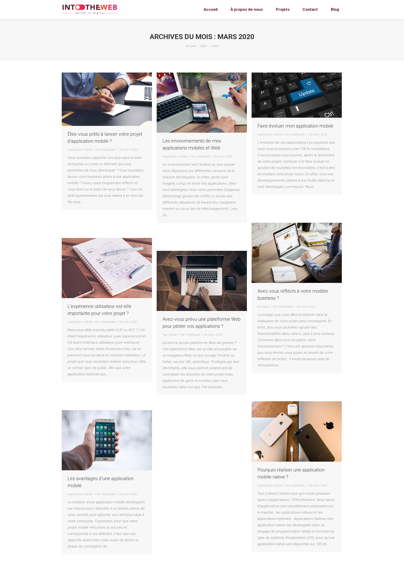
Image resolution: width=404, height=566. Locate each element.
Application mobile (80, 149)
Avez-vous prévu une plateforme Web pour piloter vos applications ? (201, 322)
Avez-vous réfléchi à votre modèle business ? (292, 294)
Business (263, 306)
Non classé (169, 334)
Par (105, 149)
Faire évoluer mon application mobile (295, 126)
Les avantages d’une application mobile (100, 482)
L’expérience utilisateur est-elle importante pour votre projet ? (99, 309)
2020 (203, 46)
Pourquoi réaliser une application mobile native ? (291, 473)
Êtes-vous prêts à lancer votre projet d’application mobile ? (105, 137)
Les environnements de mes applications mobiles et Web (191, 144)
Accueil (191, 46)
